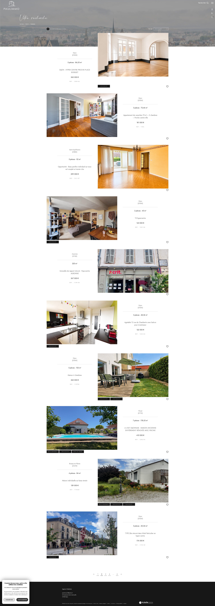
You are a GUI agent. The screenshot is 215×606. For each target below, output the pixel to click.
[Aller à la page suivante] (121, 574)
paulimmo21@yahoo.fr (67, 593)
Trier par (150, 29)
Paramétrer (9, 599)
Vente (27, 24)
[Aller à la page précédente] (94, 574)
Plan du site (96, 603)
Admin (108, 603)
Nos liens (113, 603)
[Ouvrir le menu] (212, 3)
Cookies (124, 603)
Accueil (22, 24)
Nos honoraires (89, 603)
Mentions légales (102, 603)
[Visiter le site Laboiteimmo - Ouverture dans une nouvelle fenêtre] (146, 603)
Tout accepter (22, 599)
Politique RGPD (119, 603)
